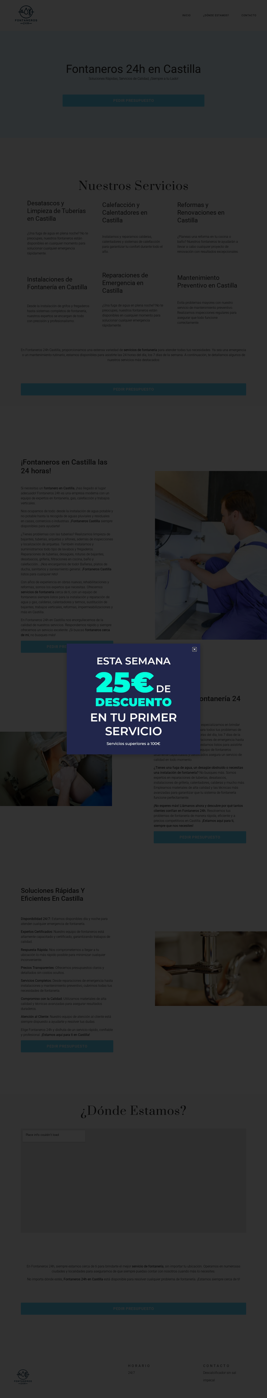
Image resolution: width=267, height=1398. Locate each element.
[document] (133, 699)
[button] (194, 649)
